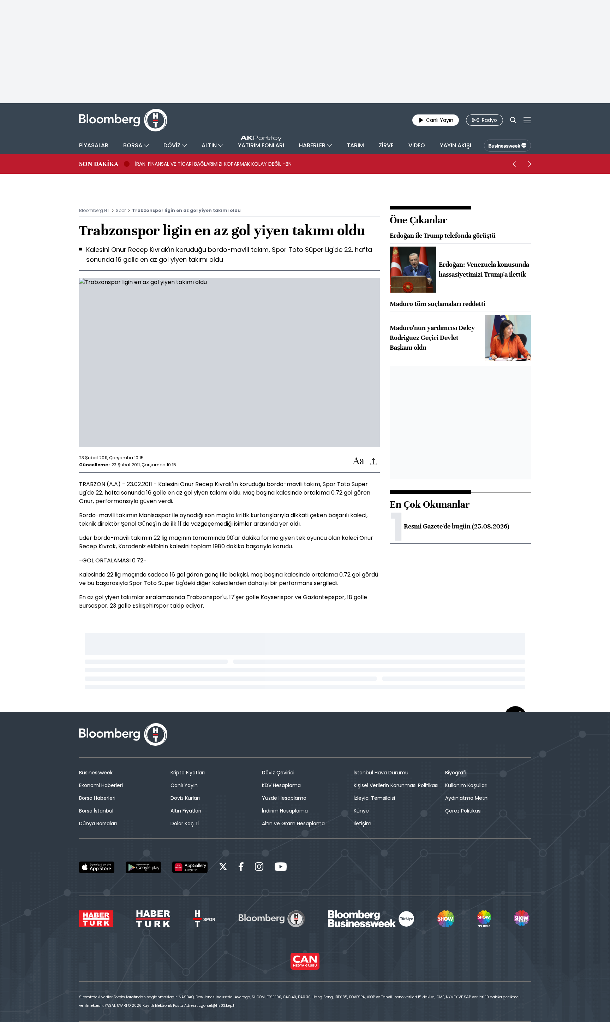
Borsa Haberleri (97, 798)
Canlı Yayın (184, 785)
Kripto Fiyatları (188, 772)
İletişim (362, 823)
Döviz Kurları (185, 798)
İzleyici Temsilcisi (374, 798)
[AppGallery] (190, 867)
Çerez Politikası (463, 810)
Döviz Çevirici (278, 772)
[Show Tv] (445, 919)
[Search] (513, 120)
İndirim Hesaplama (285, 810)
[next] (529, 164)
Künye (361, 810)
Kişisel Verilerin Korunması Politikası (396, 785)
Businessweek (96, 772)
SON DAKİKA (98, 163)
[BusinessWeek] (507, 145)
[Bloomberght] (123, 120)
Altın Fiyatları (186, 810)
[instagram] (259, 868)
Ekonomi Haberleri (101, 785)
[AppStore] (96, 867)
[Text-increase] (358, 461)
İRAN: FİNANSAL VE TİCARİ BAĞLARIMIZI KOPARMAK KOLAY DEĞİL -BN (213, 163)
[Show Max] (522, 919)
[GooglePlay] (143, 867)
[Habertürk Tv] (153, 919)
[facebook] (241, 868)
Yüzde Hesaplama (284, 798)
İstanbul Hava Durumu (381, 772)
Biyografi (455, 772)
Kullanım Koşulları (466, 785)
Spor (121, 210)
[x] (223, 868)
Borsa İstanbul (96, 810)
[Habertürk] (96, 919)
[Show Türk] (484, 919)
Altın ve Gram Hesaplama (293, 823)
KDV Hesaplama (281, 785)
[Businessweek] (371, 919)
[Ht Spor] (204, 919)
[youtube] (281, 868)
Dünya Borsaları (98, 823)
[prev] (514, 164)
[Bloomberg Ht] (272, 919)
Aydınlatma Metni (467, 798)
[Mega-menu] (527, 120)
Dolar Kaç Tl (185, 823)
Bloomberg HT (94, 210)
